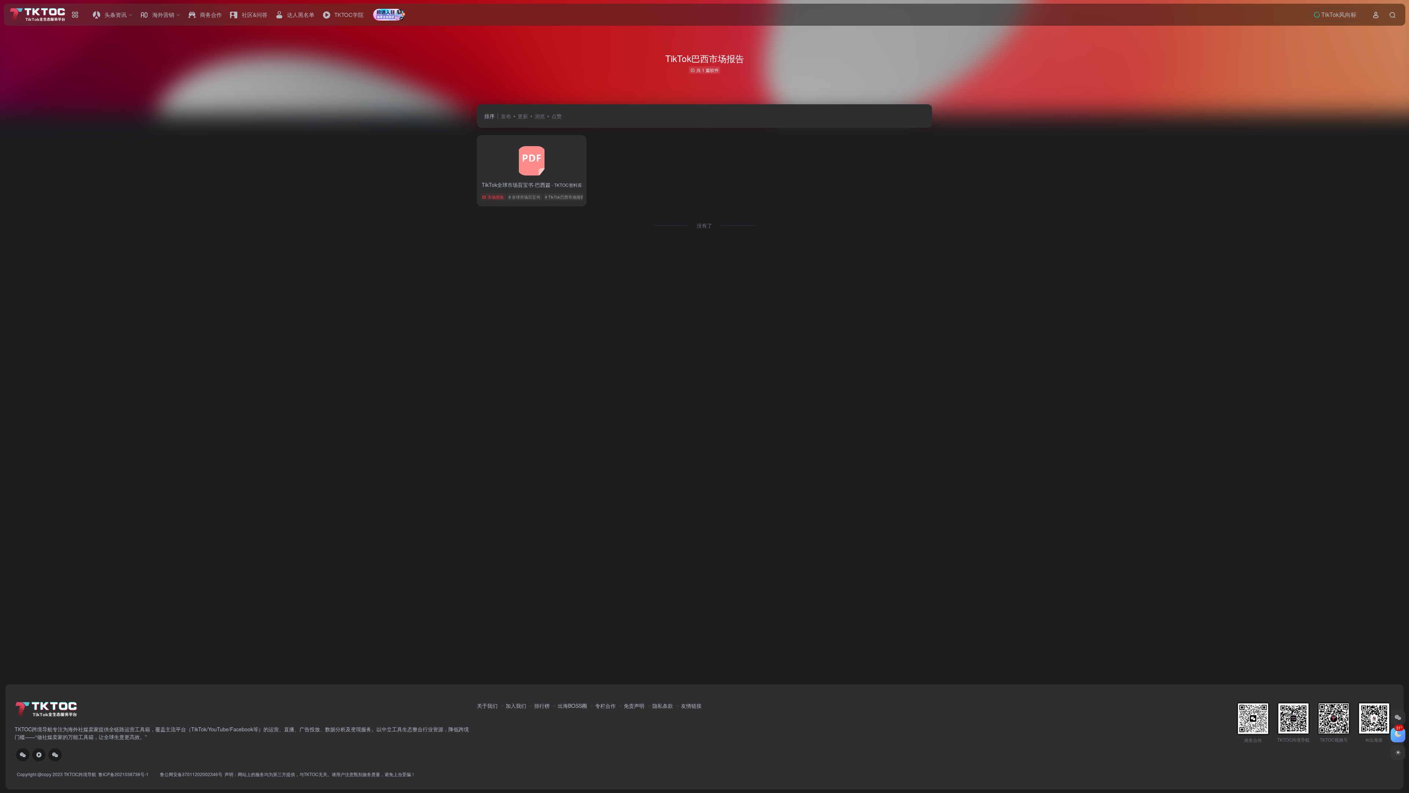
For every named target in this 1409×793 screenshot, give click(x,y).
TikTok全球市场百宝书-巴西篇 (532, 184)
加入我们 (516, 705)
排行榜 (542, 705)
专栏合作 (605, 705)
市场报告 (496, 197)
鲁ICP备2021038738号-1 (124, 774)
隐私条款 (662, 705)
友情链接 (691, 705)
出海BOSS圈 (572, 705)
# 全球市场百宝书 (524, 197)
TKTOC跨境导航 (80, 774)
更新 (523, 116)
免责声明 (634, 705)
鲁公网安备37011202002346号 (191, 774)
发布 (506, 116)
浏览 (540, 116)
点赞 (556, 116)
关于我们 (487, 705)
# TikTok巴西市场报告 (565, 197)
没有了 (704, 225)
